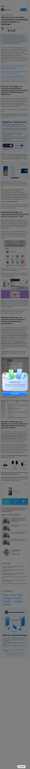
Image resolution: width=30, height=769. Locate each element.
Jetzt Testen (15, 393)
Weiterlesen (15, 389)
